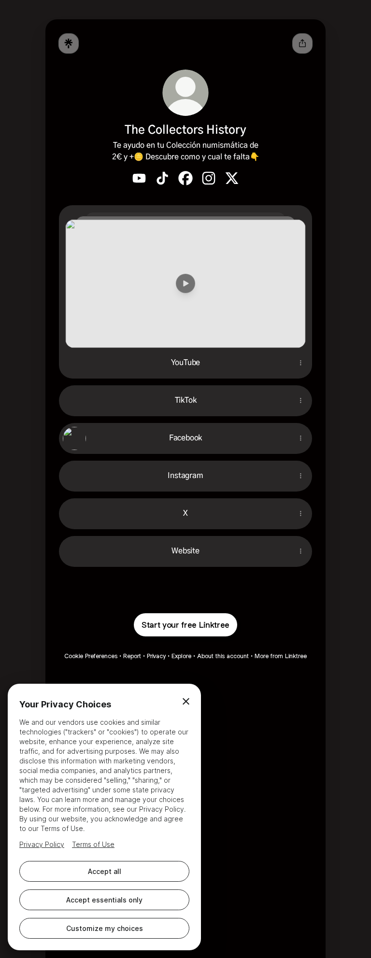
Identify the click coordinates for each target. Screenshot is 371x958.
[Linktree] (68, 43)
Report (132, 656)
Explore (181, 656)
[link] (139, 178)
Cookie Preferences (90, 656)
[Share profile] (302, 43)
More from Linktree (281, 656)
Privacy (156, 656)
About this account (223, 656)
